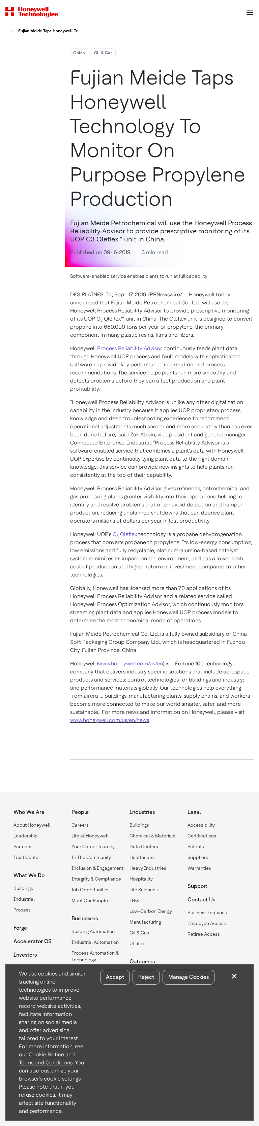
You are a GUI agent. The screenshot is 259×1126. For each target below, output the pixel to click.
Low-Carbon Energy (151, 911)
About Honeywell (32, 825)
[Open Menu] (250, 12)
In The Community (91, 857)
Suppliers (198, 857)
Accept (115, 977)
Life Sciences (144, 889)
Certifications (202, 835)
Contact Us (201, 899)
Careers (80, 825)
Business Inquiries (207, 912)
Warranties (199, 868)
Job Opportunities (90, 889)
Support (197, 886)
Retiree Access (204, 934)
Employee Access (207, 923)
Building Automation (93, 931)
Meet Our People (89, 900)
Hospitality (141, 879)
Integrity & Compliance (96, 879)
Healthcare (142, 857)
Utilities (138, 943)
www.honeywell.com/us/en (130, 663)
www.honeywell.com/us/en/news (109, 720)
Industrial (24, 899)
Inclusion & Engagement (97, 868)
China (79, 53)
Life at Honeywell (90, 835)
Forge (20, 928)
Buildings (23, 888)
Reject (146, 977)
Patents (196, 846)
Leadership (25, 835)
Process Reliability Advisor (129, 348)
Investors (25, 955)
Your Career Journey (93, 846)
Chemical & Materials (152, 835)
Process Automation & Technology (95, 956)
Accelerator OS (32, 941)
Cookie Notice (46, 1054)
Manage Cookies (188, 977)
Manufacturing (145, 922)
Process (22, 910)
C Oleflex (125, 534)
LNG (134, 900)
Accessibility (201, 825)
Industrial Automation (95, 942)
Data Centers (144, 846)
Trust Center (26, 857)
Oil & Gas (103, 53)
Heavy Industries (148, 868)
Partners (22, 846)
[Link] (9, 31)
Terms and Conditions (46, 1062)
